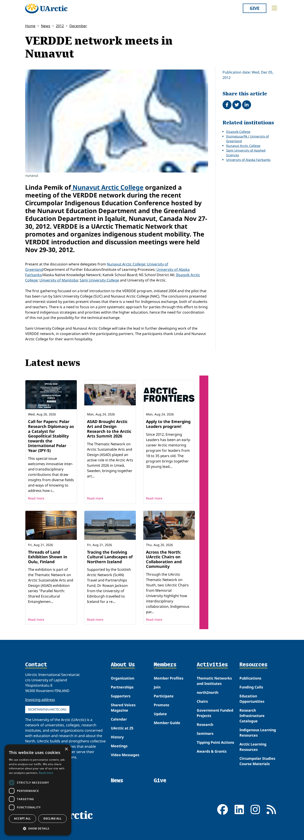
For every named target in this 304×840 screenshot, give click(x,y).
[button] (38, 828)
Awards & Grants (212, 751)
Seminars (205, 733)
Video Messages (125, 754)
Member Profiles (168, 678)
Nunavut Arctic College (107, 187)
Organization (122, 678)
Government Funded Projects (215, 713)
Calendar (119, 719)
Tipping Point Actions (215, 742)
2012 (60, 25)
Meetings (119, 745)
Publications (250, 678)
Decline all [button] (52, 818)
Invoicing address (40, 699)
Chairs (202, 701)
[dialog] (37, 790)
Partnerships (122, 687)
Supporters (120, 696)
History (117, 737)
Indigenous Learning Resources (257, 732)
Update (160, 713)
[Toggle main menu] (274, 8)
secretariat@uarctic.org (47, 709)
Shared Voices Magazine (123, 707)
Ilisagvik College (238, 131)
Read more (36, 498)
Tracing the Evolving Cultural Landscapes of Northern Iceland (110, 556)
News (45, 25)
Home (30, 25)
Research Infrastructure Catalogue (252, 715)
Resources (253, 664)
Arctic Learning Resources (252, 747)
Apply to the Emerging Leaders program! (168, 424)
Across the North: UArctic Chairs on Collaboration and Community (164, 559)
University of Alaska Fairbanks (248, 160)
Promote (161, 704)
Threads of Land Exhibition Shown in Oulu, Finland (47, 556)
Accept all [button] (22, 818)
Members (165, 664)
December (78, 25)
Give (254, 8)
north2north (207, 692)
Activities (212, 664)
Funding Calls (251, 687)
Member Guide (167, 722)
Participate (164, 696)
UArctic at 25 (122, 728)
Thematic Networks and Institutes (214, 681)
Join (157, 687)
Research (205, 724)
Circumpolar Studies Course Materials (257, 761)
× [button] (66, 749)
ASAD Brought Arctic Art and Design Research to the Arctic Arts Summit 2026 (109, 429)
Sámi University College (99, 280)
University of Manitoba (58, 280)
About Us (123, 664)
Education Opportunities (251, 699)
